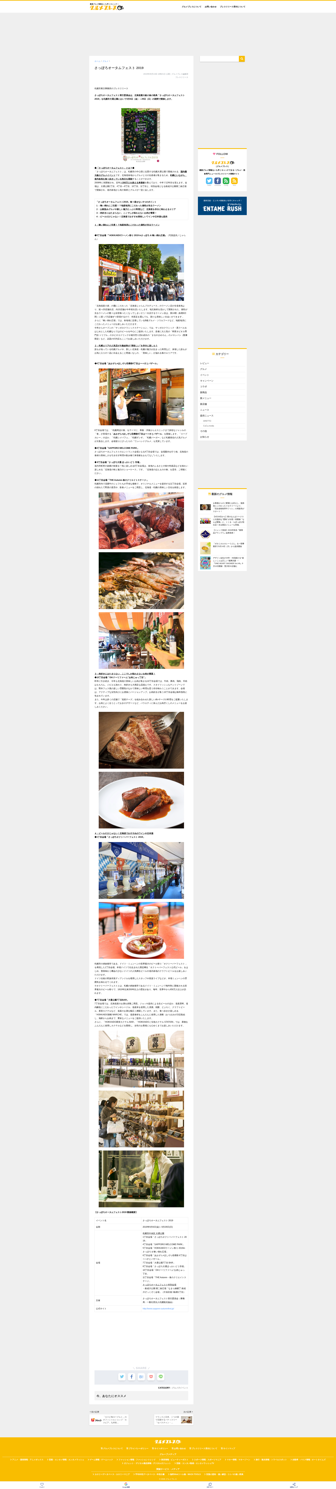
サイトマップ (229, 1448)
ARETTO (207, 421)
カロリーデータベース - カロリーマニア (112, 1474)
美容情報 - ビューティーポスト (174, 1460)
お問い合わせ (211, 7)
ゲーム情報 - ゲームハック (101, 1460)
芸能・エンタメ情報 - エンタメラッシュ (66, 1460)
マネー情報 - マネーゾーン (238, 1460)
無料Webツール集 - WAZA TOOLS (185, 1474)
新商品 (203, 392)
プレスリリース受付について (232, 7)
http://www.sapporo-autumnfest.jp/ (158, 1308)
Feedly (226, 185)
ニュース (204, 410)
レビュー (204, 363)
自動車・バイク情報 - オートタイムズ (309, 1460)
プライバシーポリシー (138, 1448)
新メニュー (205, 398)
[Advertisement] (168, 33)
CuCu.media (208, 426)
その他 (203, 431)
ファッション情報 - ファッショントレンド (137, 1460)
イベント (184, 1388)
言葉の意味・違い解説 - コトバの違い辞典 (224, 1474)
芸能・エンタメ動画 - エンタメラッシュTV (195, 1463)
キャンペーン (207, 381)
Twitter (209, 185)
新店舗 (203, 404)
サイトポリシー (161, 1448)
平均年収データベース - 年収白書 (150, 1474)
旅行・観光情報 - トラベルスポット (271, 1460)
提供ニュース (207, 415)
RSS (234, 185)
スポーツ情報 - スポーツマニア (207, 1460)
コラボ (203, 386)
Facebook (217, 185)
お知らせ (204, 437)
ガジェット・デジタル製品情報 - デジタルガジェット (147, 1463)
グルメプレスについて (191, 7)
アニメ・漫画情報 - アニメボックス (27, 1460)
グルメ (175, 1388)
